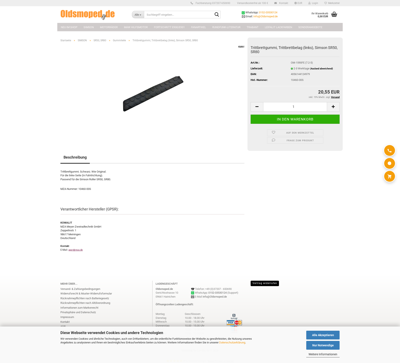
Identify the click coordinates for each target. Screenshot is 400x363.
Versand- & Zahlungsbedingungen (80, 288)
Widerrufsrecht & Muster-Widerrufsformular (86, 293)
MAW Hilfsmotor (136, 27)
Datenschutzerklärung (232, 342)
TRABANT (253, 27)
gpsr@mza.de (76, 250)
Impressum (67, 317)
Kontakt (283, 3)
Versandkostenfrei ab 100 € (252, 3)
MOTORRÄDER (109, 27)
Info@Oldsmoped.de (265, 16)
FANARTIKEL (198, 27)
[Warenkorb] (389, 176)
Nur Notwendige (323, 345)
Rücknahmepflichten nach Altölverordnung (85, 302)
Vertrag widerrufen (264, 283)
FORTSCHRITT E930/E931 (169, 27)
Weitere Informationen (323, 354)
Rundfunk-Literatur (226, 27)
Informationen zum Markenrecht (79, 307)
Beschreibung (75, 157)
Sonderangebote (310, 27)
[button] (298, 3)
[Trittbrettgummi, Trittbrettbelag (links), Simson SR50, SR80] (152, 92)
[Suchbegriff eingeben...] (217, 15)
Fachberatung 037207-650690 (212, 3)
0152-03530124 (268, 12)
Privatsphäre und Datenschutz (78, 312)
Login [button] (314, 3)
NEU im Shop (69, 27)
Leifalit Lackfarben (278, 27)
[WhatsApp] (389, 163)
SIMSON (89, 27)
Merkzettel (333, 3)
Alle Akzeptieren (323, 335)
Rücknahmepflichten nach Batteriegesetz (84, 298)
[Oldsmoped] (93, 14)
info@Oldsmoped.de (215, 296)
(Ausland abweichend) (321, 68)
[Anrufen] (389, 150)
